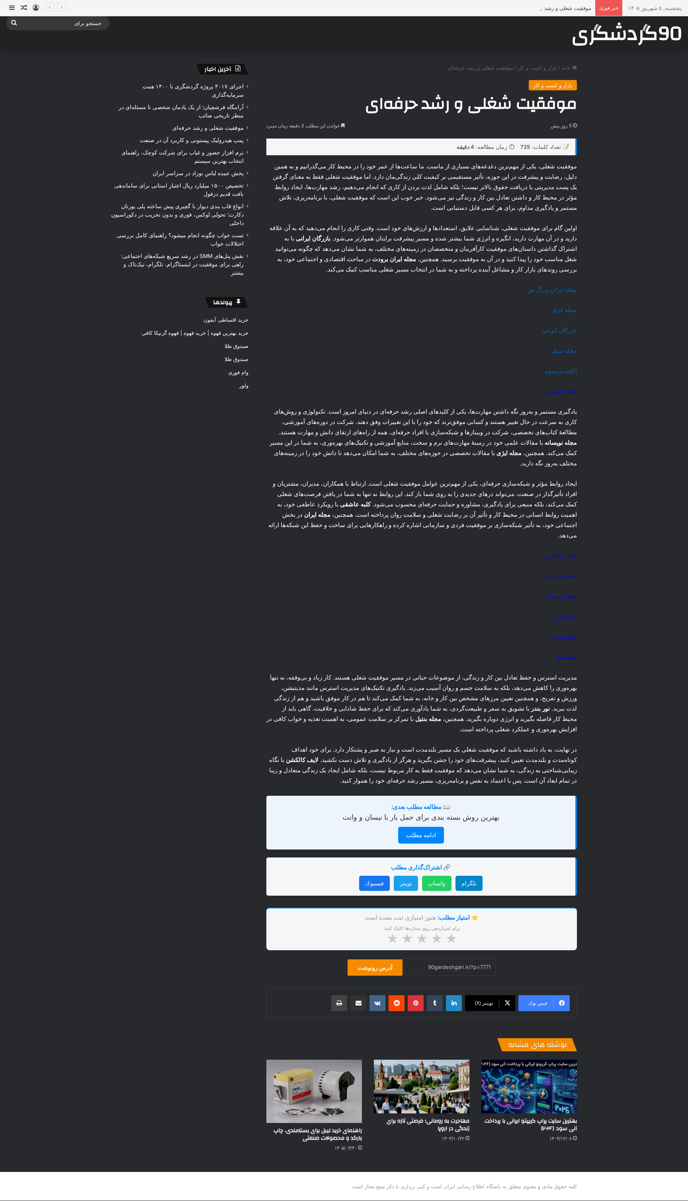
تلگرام (469, 883)
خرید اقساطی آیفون (225, 319)
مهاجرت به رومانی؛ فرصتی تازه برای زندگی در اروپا (428, 1125)
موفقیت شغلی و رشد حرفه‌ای (558, 8)
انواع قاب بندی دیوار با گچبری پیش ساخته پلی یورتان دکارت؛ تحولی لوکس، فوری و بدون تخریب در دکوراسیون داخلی (177, 214)
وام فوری (238, 372)
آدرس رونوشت (375, 967)
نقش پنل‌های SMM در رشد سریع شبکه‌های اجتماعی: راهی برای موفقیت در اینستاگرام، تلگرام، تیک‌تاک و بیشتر (182, 264)
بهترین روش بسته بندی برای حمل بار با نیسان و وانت (420, 817)
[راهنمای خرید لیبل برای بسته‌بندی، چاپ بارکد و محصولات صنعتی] (314, 1091)
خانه (566, 67)
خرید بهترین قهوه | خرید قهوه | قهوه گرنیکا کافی (195, 333)
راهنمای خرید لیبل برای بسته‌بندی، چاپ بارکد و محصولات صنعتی (318, 1134)
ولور (243, 385)
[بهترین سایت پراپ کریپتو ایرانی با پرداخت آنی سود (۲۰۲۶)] (529, 1086)
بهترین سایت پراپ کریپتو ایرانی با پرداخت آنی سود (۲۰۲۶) (531, 1125)
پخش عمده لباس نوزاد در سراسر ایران (198, 173)
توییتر (406, 883)
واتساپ (437, 883)
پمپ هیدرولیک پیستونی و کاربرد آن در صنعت (192, 140)
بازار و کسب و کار (537, 67)
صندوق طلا (236, 346)
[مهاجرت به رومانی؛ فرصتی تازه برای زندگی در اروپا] (421, 1086)
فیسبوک (374, 883)
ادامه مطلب (421, 835)
